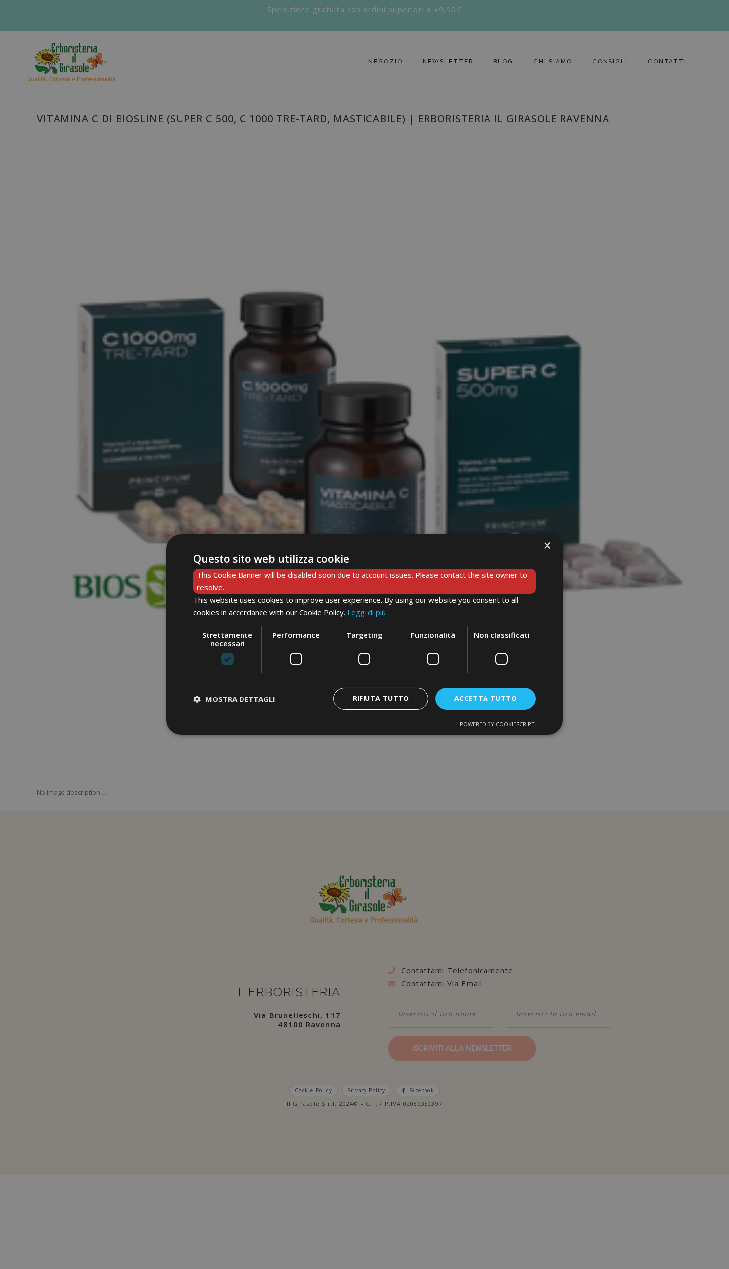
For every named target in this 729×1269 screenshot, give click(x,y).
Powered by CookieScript (497, 724)
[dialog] (364, 634)
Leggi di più (366, 612)
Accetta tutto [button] (485, 698)
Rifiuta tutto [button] (381, 698)
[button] (234, 699)
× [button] (546, 546)
